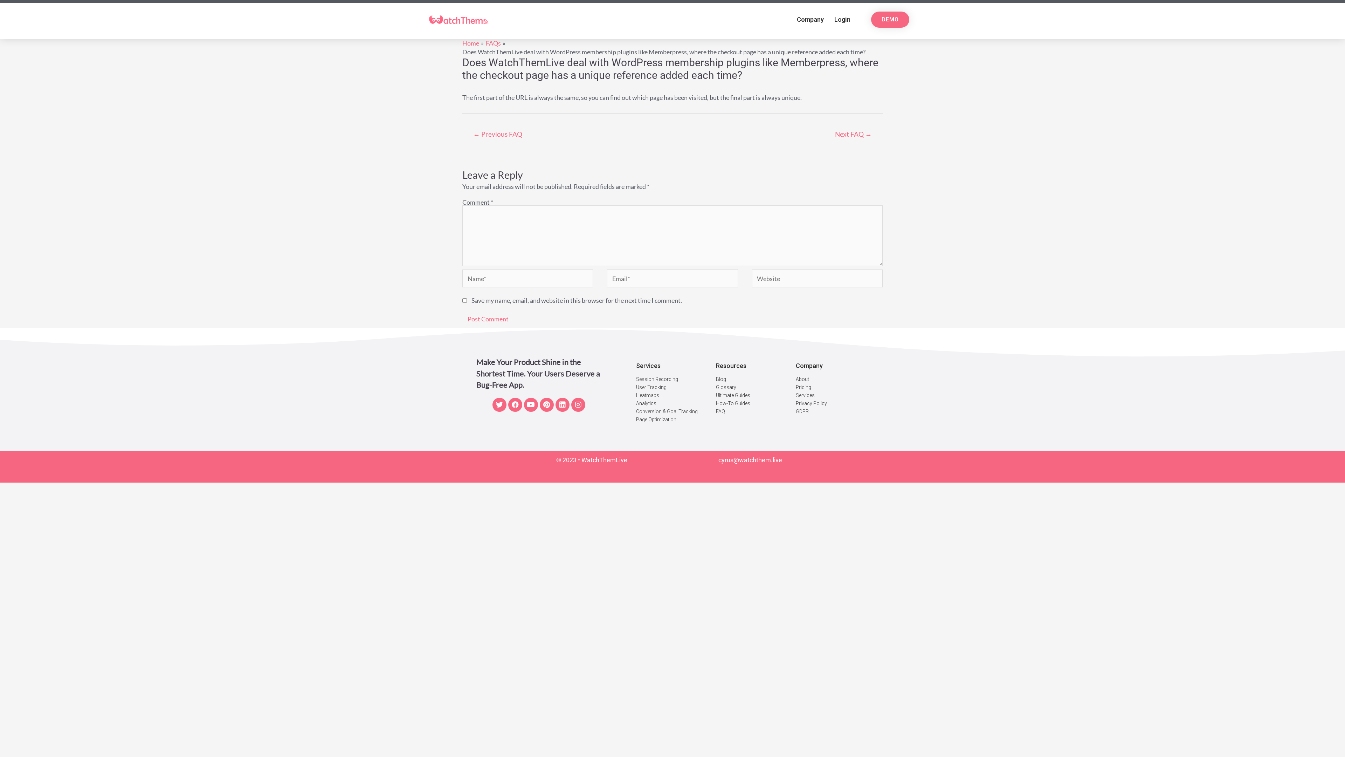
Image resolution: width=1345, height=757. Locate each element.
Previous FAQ (497, 134)
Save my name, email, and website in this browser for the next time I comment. (576, 300)
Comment (477, 202)
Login (842, 19)
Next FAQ (853, 134)
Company (810, 19)
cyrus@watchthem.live (750, 460)
